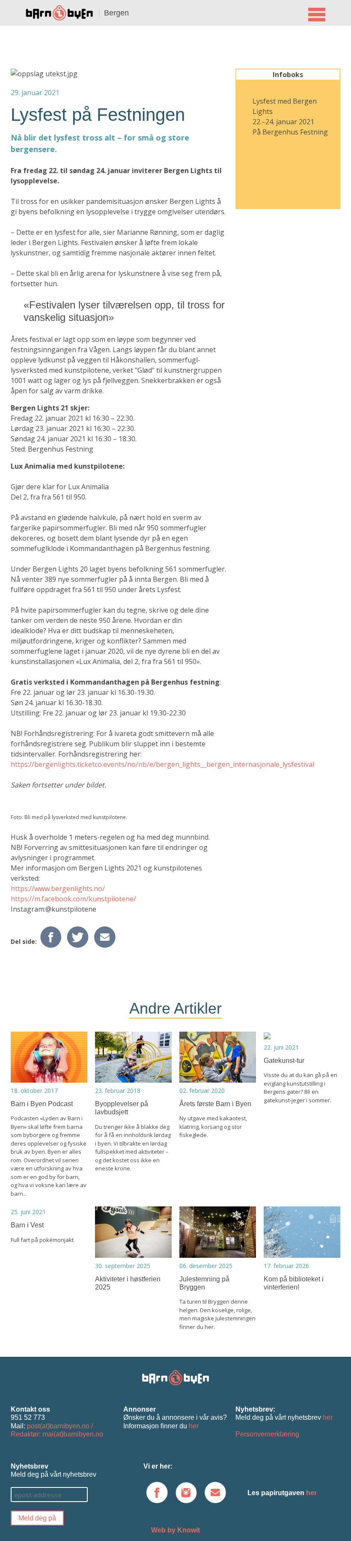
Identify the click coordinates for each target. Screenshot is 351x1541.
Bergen (116, 13)
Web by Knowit (175, 1530)
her (194, 1426)
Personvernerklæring (267, 1434)
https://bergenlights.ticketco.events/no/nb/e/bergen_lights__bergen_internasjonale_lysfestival (162, 764)
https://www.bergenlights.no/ (58, 888)
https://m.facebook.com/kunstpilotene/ (73, 899)
